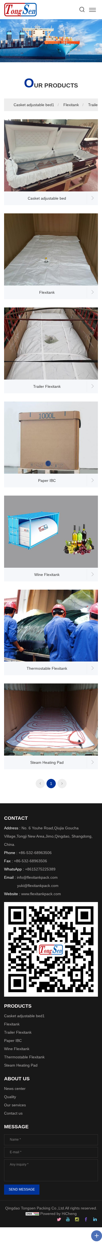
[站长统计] (32, 1213)
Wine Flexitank (16, 1049)
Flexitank (71, 105)
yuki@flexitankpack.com (37, 885)
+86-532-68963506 (35, 852)
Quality (10, 1097)
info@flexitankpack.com (37, 877)
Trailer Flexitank (18, 1032)
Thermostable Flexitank (24, 1057)
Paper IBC (13, 1040)
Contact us (13, 1113)
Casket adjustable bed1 (34, 105)
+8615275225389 (40, 869)
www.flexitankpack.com (41, 894)
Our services (15, 1105)
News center (15, 1088)
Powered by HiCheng (58, 1213)
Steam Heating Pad (21, 1065)
